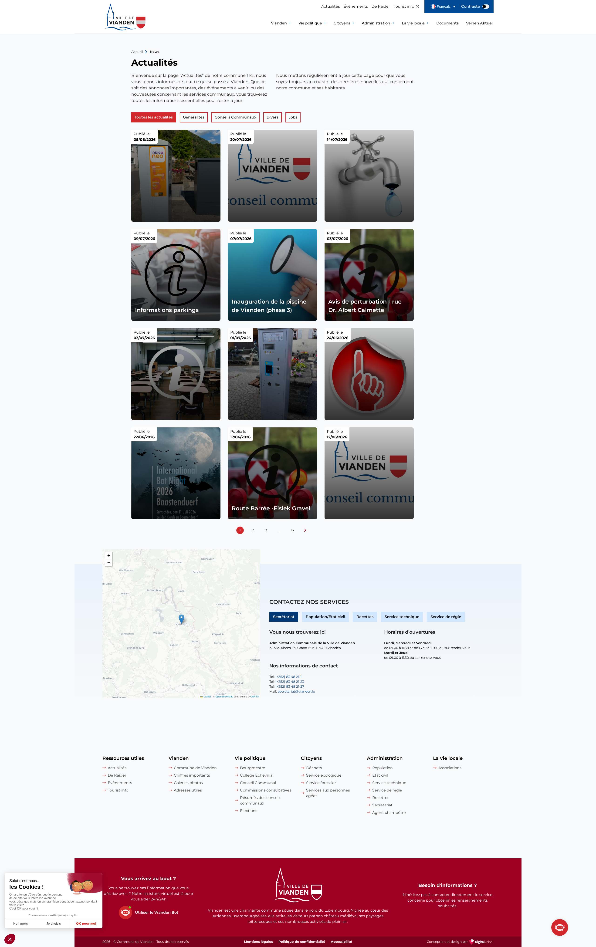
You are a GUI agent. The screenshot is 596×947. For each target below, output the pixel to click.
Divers (272, 117)
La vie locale (413, 23)
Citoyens (342, 23)
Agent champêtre (389, 812)
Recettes (364, 617)
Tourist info (404, 6)
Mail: (292, 691)
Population (382, 768)
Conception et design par (460, 942)
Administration (376, 23)
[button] (443, 6)
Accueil (137, 52)
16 (292, 530)
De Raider (381, 6)
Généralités (193, 117)
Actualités (330, 6)
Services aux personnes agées (328, 793)
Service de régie (445, 617)
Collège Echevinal (256, 775)
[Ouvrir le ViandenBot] (559, 927)
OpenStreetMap (224, 696)
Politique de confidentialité (301, 942)
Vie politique (310, 23)
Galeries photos (188, 783)
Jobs (293, 117)
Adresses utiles (188, 790)
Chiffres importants (192, 775)
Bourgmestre (252, 768)
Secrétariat (284, 617)
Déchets (314, 768)
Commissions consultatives (265, 790)
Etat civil (380, 775)
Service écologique (324, 775)
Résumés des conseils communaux (260, 800)
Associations (449, 768)
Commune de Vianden (195, 768)
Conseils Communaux (235, 117)
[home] (116, 23)
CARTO (254, 696)
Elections (248, 810)
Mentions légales (258, 942)
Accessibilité (341, 942)
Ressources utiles (123, 758)
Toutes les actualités (154, 117)
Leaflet (207, 696)
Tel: (285, 677)
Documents (447, 23)
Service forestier (321, 783)
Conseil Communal (258, 783)
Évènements (356, 6)
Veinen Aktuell (480, 23)
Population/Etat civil (325, 617)
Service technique (402, 617)
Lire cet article (175, 176)
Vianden (279, 23)
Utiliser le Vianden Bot (156, 912)
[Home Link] (298, 886)
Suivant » (305, 530)
